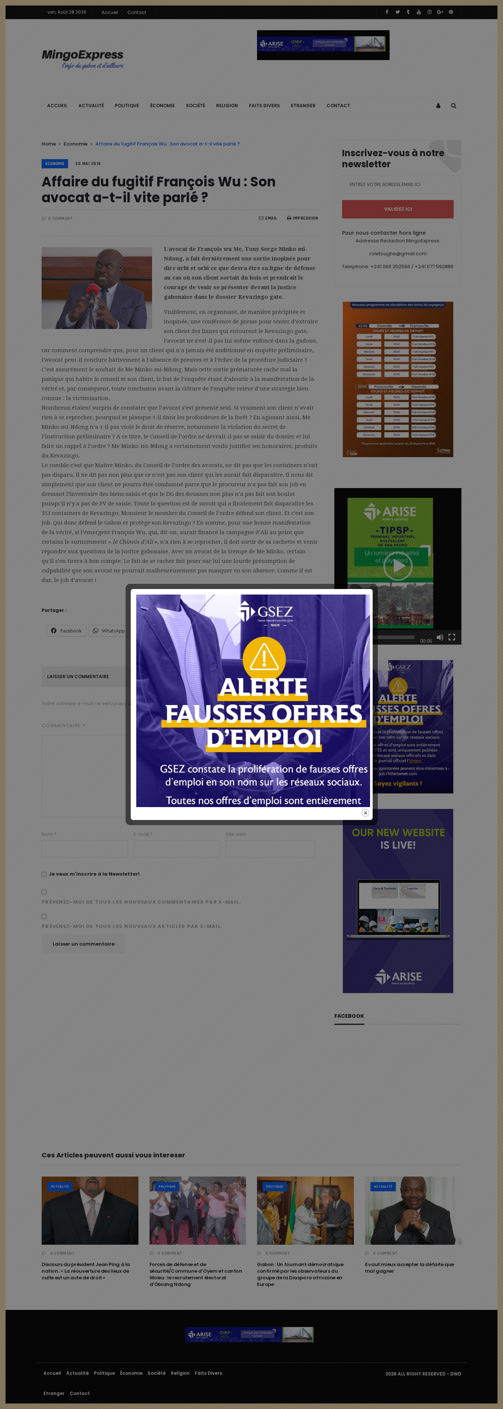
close (365, 812)
